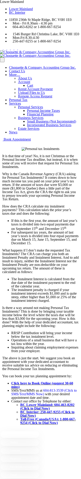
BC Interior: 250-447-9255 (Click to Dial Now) (47, 413)
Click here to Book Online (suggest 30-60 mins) (42, 385)
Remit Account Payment (35, 89)
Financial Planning (40, 114)
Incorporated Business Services (49, 125)
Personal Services (30, 107)
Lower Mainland (21, 9)
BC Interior (17, 12)
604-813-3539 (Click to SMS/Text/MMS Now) (44, 392)
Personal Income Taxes (43, 111)
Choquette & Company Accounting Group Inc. (42, 67)
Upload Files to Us (31, 93)
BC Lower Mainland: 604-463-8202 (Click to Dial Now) (47, 406)
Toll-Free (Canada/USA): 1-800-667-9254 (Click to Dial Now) (48, 421)
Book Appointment (17, 139)
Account (24, 82)
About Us (25, 78)
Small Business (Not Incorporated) (51, 121)
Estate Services (28, 128)
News (13, 132)
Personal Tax (18, 100)
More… (14, 75)
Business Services (30, 118)
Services (15, 103)
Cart (30, 85)
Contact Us (17, 71)
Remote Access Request (35, 96)
